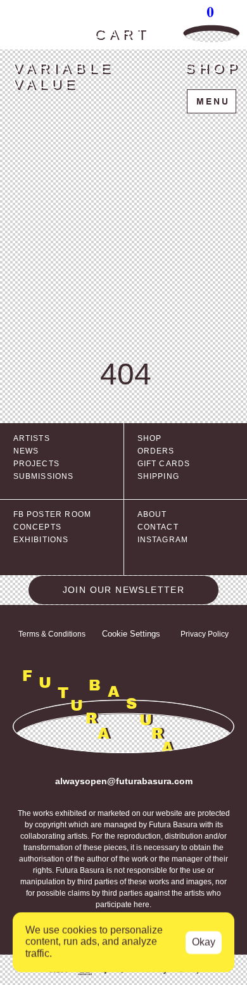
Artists (31, 438)
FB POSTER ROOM (52, 514)
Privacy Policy (204, 634)
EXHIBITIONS (41, 539)
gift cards (164, 463)
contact (158, 527)
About (152, 514)
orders (156, 451)
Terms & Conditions (52, 634)
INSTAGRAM (163, 539)
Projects (36, 463)
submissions (43, 476)
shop (149, 438)
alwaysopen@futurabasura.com (124, 781)
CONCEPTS (37, 527)
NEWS (26, 451)
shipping (158, 476)
